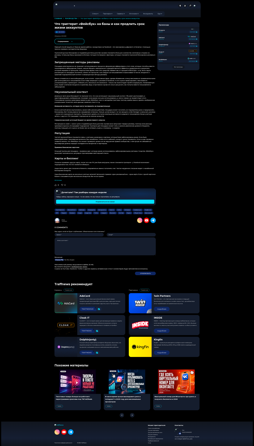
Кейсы (119, 210)
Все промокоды (178, 67)
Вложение (58, 257)
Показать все (68, 290)
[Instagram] (140, 220)
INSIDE (158, 317)
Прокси (161, 31)
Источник (58, 180)
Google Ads (88, 213)
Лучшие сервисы (153, 434)
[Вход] (180, 5)
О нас (149, 443)
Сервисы (120, 14)
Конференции (137, 210)
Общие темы (138, 213)
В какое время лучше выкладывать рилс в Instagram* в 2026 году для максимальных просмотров (123, 399)
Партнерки (107, 14)
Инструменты (148, 14)
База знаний (148, 213)
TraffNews (64, 221)
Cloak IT (84, 317)
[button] (122, 415)
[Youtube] (146, 220)
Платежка (161, 39)
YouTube (121, 213)
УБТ (57, 213)
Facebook (72, 213)
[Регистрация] (185, 5)
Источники (133, 14)
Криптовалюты (60, 210)
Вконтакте (112, 213)
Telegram (63, 213)
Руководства (91, 210)
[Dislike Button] (62, 185)
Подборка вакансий (153, 441)
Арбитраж (82, 210)
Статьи (94, 14)
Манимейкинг (72, 210)
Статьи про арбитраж (154, 428)
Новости (111, 210)
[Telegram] (153, 220)
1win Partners (162, 296)
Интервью (127, 210)
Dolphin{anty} (88, 339)
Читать (59, 406)
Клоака (160, 53)
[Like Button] (56, 185)
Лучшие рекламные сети (155, 432)
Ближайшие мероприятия (155, 438)
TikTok (96, 213)
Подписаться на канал (105, 202)
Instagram (104, 213)
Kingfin (158, 339)
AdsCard (85, 296)
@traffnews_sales (187, 439)
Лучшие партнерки (153, 430)
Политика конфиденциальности (63, 443)
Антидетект (162, 46)
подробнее (161, 309)
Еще (159, 14)
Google (80, 213)
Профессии (148, 210)
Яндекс (129, 213)
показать (69, 41)
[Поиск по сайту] (190, 5)
